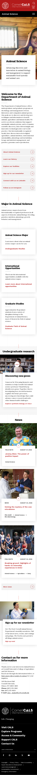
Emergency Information (8, 771)
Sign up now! (10, 641)
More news (7, 587)
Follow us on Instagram (12, 188)
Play (18, 365)
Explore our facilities (11, 166)
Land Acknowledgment (8, 767)
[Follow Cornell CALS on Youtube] (29, 755)
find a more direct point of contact (14, 676)
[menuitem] (33, 7)
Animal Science (10, 14)
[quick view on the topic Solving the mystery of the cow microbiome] (18, 499)
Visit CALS (7, 727)
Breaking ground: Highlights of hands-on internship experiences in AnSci (18, 565)
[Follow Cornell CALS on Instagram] (9, 755)
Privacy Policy (14, 762)
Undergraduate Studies (15, 249)
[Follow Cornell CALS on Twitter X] (22, 755)
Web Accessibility (26, 762)
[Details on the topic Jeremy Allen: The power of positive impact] (18, 445)
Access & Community (13, 735)
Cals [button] (33, 6)
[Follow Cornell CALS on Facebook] (3, 755)
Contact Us (7, 743)
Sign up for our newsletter (13, 173)
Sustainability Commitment (10, 769)
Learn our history (10, 159)
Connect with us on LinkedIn (14, 180)
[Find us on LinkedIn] (16, 755)
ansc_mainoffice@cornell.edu (18, 693)
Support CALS (9, 739)
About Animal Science (11, 152)
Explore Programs (11, 731)
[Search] (34, 3)
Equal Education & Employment (11, 765)
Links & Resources (7, 749)
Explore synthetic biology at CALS (18, 404)
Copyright (4, 762)
